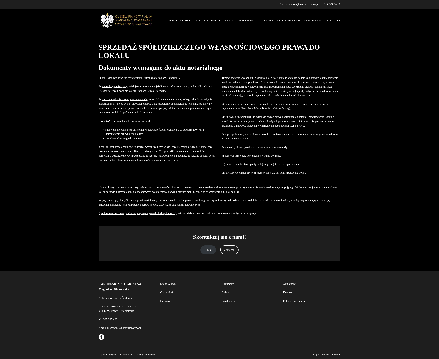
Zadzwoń (229, 249)
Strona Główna (168, 283)
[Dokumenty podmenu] (258, 20)
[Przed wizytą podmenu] (299, 20)
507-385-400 (333, 4)
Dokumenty (228, 283)
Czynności (166, 301)
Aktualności (289, 283)
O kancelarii (166, 292)
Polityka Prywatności (294, 301)
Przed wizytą (229, 301)
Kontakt (287, 292)
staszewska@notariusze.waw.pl (301, 4)
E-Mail (208, 249)
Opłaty (225, 292)
